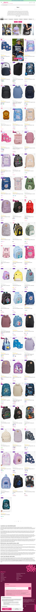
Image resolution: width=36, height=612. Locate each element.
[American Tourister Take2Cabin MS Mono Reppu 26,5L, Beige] (3, 333)
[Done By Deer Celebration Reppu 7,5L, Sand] (26, 241)
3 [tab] (19, 37)
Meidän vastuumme (18, 578)
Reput (2, 19)
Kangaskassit (16, 19)
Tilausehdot (2, 574)
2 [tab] (18, 37)
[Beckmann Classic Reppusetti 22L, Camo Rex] (3, 58)
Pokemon (9, 558)
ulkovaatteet (14, 560)
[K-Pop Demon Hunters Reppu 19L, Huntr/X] (14, 218)
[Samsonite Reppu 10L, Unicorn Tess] (25, 195)
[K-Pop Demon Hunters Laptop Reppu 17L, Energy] (25, 287)
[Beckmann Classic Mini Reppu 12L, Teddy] (14, 195)
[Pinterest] (23, 608)
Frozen (6, 558)
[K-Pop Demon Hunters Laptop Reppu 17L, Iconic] (27, 287)
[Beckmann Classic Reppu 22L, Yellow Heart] (26, 58)
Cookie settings (2, 578)
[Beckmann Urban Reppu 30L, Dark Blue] (27, 333)
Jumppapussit (11, 19)
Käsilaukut (20, 19)
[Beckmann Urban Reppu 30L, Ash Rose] (26, 333)
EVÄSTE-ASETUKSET (17, 609)
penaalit (17, 560)
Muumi (11, 558)
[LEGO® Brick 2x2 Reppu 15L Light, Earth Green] (25, 218)
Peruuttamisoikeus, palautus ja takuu (20, 573)
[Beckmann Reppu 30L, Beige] (25, 333)
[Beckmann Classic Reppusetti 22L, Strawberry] (26, 447)
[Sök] (1, 4)
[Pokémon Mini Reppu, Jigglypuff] (15, 287)
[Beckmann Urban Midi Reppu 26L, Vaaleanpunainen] (15, 447)
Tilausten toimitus (18, 574)
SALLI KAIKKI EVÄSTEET (7, 609)
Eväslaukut (5, 19)
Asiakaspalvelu (2, 573)
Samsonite (28, 558)
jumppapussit (20, 560)
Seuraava (20, 521)
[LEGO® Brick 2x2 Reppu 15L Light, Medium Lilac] (27, 218)
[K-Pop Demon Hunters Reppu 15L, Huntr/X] (14, 470)
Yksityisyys (17, 577)
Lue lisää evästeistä (4, 606)
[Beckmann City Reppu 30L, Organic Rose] (3, 218)
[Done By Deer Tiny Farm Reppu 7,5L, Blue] (25, 241)
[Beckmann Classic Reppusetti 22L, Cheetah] (25, 447)
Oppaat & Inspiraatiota (3, 577)
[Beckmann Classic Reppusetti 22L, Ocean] (27, 447)
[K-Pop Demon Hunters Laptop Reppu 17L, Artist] (26, 287)
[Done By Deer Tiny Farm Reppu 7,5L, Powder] (27, 241)
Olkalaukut (30, 19)
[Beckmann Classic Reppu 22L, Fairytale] (2, 195)
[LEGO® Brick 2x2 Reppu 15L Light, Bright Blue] (26, 218)
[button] (1, 2)
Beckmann (25, 558)
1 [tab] (17, 37)
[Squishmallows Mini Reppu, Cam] (14, 287)
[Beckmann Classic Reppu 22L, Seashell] (1, 195)
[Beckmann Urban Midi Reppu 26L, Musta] (14, 447)
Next (35, 19)
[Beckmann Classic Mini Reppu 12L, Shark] (15, 195)
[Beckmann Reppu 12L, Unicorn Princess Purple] (26, 172)
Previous (1, 29)
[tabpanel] (7, 29)
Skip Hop (31, 558)
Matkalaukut (25, 19)
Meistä (1, 581)
